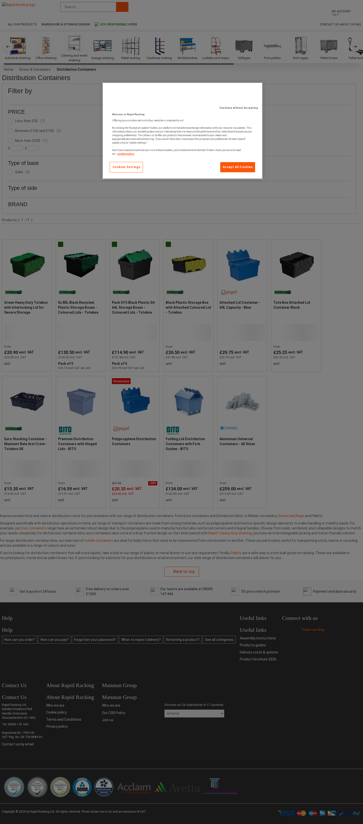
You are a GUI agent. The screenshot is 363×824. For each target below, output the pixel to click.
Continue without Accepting (239, 108)
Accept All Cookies (238, 167)
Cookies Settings (127, 167)
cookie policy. (125, 153)
